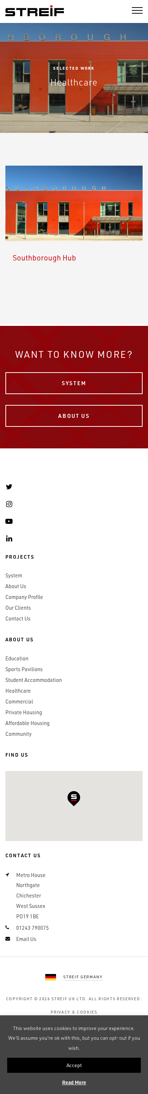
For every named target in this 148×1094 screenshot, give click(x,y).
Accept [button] (74, 1065)
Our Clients (18, 607)
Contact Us (18, 618)
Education (16, 658)
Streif (34, 11)
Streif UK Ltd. (69, 998)
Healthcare (18, 690)
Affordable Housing (27, 723)
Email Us (26, 939)
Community (18, 733)
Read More (74, 1082)
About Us (74, 415)
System (74, 383)
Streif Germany (83, 976)
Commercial (19, 701)
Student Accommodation (33, 680)
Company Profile (24, 597)
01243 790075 (32, 927)
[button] (74, 798)
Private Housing (23, 712)
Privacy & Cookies (74, 1012)
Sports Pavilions (24, 669)
